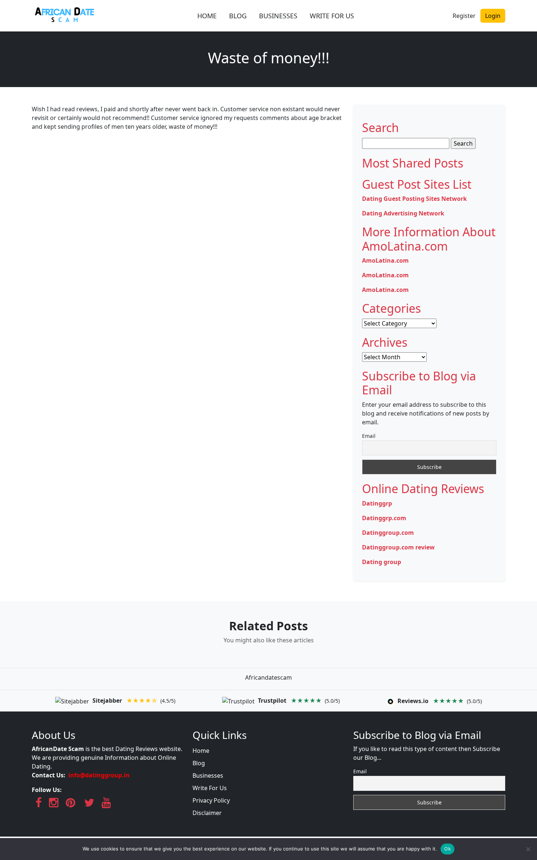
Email (369, 435)
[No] (528, 849)
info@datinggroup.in (99, 775)
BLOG (238, 15)
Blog (199, 763)
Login (492, 16)
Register (464, 16)
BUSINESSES (278, 15)
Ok (447, 849)
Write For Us (210, 788)
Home (201, 751)
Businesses (208, 775)
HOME (207, 15)
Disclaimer (207, 813)
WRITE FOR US (332, 15)
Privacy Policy (211, 800)
